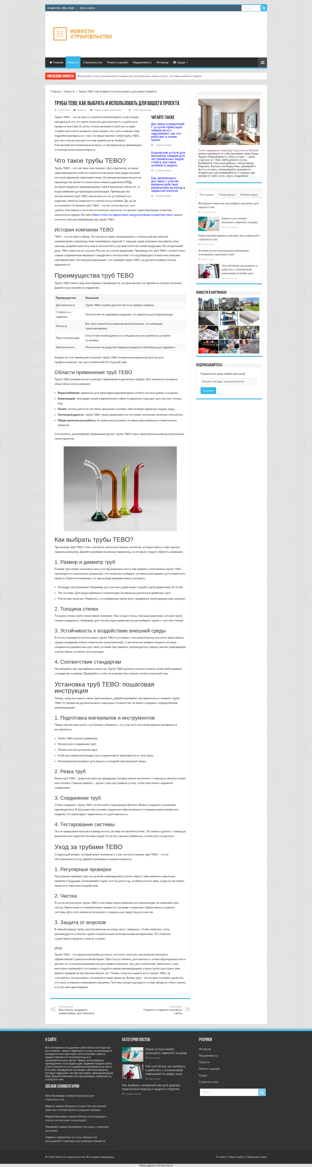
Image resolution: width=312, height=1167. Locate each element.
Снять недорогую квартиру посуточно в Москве (228, 150)
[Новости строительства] (83, 34)
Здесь (230, 175)
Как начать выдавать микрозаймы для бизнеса (76, 1010)
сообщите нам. (54, 1079)
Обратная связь (257, 1157)
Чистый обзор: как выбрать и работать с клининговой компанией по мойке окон (240, 269)
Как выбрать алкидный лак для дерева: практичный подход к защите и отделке (151, 1087)
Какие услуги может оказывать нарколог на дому (166, 1051)
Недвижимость (142, 62)
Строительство (92, 62)
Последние (207, 194)
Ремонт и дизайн (117, 62)
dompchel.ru (165, 1165)
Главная (58, 62)
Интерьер (162, 62)
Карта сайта (87, 8)
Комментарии (248, 194)
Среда (181, 62)
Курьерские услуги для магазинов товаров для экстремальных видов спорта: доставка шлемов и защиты (168, 159)
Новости (73, 62)
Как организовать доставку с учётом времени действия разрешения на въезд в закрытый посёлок (135, 76)
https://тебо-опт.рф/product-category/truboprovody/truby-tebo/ (133, 214)
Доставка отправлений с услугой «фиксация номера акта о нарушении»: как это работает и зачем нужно (167, 132)
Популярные (227, 194)
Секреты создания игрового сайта (162, 1010)
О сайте (221, 1157)
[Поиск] (264, 8)
